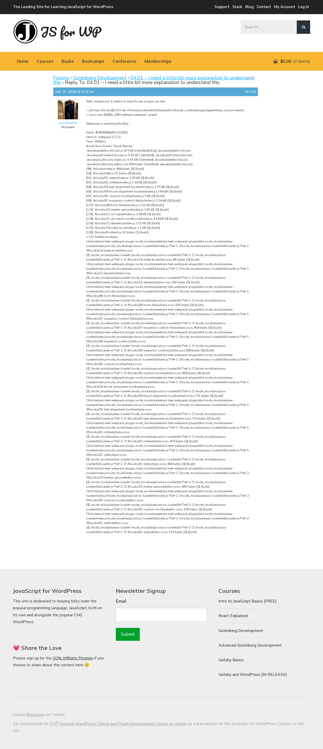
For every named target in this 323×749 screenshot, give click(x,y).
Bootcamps (93, 61)
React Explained (233, 616)
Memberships (158, 61)
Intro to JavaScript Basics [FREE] (248, 601)
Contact (264, 6)
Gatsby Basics (231, 660)
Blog (249, 6)
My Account (284, 6)
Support (221, 6)
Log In (303, 6)
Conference (125, 61)
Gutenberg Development (99, 78)
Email (121, 601)
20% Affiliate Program (73, 658)
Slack (237, 6)
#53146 (250, 92)
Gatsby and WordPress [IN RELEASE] (253, 674)
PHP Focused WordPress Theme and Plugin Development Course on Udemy (118, 724)
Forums (61, 78)
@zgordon (35, 714)
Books (68, 61)
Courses (45, 61)
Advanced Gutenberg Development (250, 645)
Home (23, 61)
